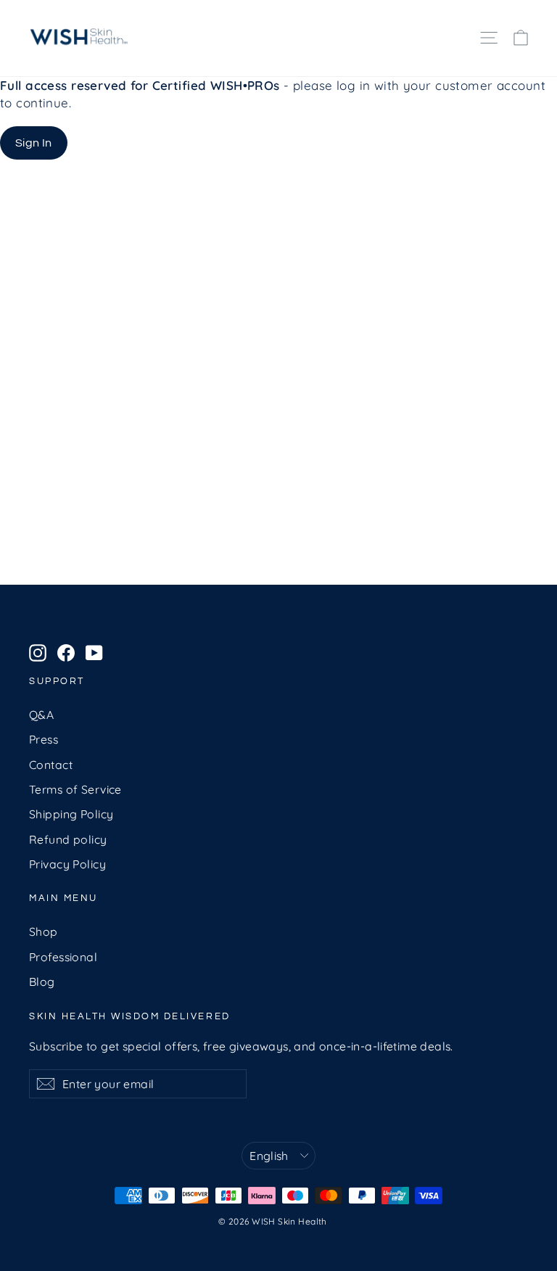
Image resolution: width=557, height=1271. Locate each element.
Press (43, 739)
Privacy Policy (67, 864)
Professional (63, 957)
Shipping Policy (71, 814)
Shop (43, 931)
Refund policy (68, 839)
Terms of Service (75, 789)
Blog (42, 981)
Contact (51, 764)
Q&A (41, 714)
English (269, 1155)
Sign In (33, 143)
